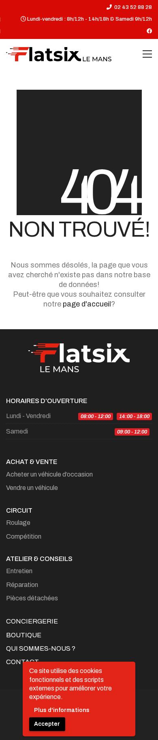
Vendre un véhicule (32, 487)
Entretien (19, 570)
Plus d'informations (62, 710)
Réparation (22, 584)
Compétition (23, 536)
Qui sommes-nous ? (40, 648)
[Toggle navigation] (147, 54)
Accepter (47, 724)
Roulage (18, 522)
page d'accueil (87, 304)
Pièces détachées (32, 598)
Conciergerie (32, 621)
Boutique (23, 635)
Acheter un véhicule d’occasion (49, 474)
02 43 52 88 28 (133, 7)
